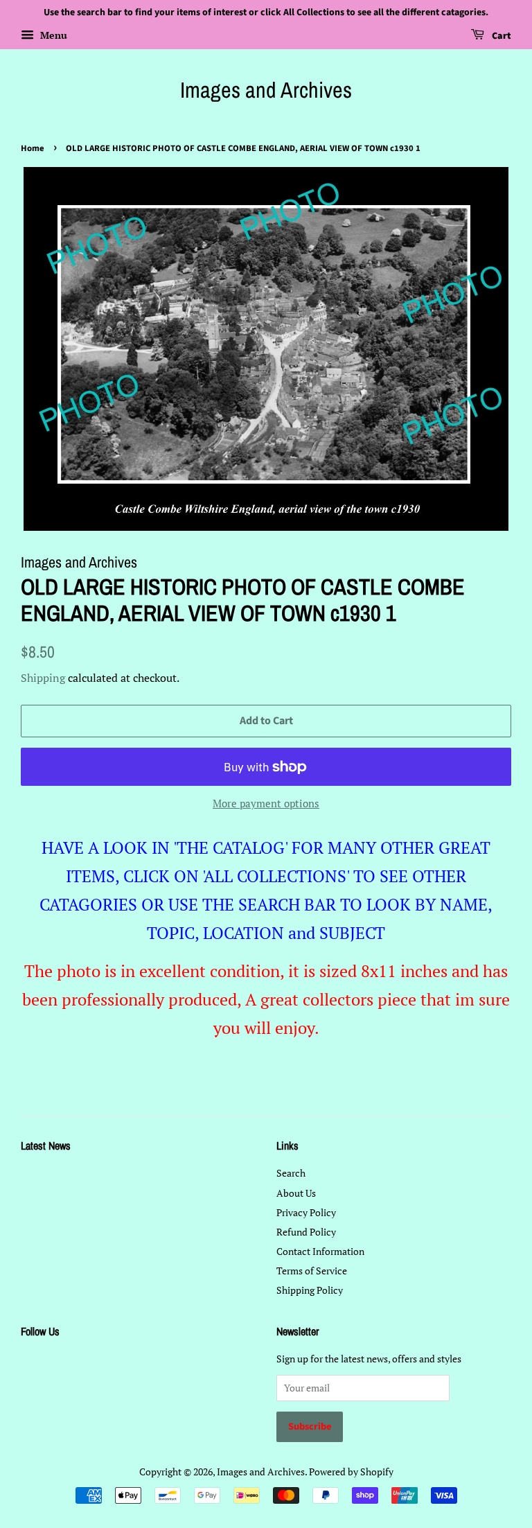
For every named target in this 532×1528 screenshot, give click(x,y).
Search (290, 1172)
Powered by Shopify (351, 1471)
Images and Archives (266, 90)
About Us (296, 1193)
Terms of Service (311, 1270)
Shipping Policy (309, 1290)
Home (32, 148)
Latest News (46, 1145)
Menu (52, 35)
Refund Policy (306, 1231)
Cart (500, 36)
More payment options (266, 803)
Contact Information (320, 1251)
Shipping (43, 677)
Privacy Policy (306, 1212)
